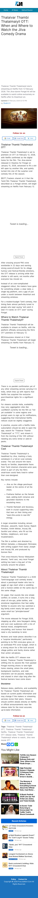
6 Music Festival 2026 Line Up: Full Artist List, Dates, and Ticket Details (27, 797)
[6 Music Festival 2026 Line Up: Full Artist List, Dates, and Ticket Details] (10, 803)
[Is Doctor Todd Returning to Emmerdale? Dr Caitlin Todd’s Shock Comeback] (10, 814)
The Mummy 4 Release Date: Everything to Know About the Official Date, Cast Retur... (28, 785)
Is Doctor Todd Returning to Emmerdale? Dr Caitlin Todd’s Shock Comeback (27, 810)
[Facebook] (8, 744)
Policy (13, 879)
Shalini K (6, 103)
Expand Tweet (19, 257)
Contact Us (22, 879)
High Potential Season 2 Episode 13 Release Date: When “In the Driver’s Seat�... (27, 772)
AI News (15, 10)
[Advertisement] (19, 53)
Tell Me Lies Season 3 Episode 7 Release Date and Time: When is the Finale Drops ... (28, 759)
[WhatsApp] (16, 744)
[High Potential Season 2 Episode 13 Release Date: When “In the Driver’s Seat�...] (10, 776)
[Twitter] (12, 744)
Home (6, 10)
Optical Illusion (27, 10)
